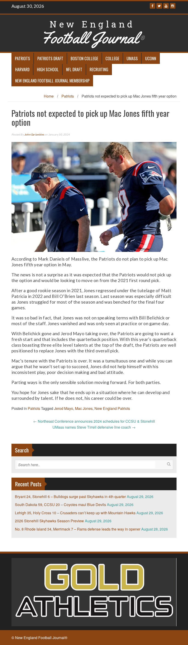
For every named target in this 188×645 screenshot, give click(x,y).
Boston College (84, 58)
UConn (150, 58)
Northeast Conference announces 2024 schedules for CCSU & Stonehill (94, 421)
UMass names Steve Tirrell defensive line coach (94, 427)
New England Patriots (112, 408)
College (112, 58)
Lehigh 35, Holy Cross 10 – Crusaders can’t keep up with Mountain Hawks (75, 512)
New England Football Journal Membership (52, 81)
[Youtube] (166, 6)
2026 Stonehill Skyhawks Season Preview (49, 520)
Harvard (22, 69)
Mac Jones (84, 408)
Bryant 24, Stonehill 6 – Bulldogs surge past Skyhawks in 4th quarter (70, 496)
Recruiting (99, 69)
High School (48, 69)
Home (49, 96)
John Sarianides (34, 134)
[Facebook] (152, 6)
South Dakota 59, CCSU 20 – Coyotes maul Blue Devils (60, 504)
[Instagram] (172, 6)
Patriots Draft (50, 58)
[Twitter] (159, 6)
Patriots (22, 58)
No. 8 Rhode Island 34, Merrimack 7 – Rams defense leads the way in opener (77, 529)
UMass (132, 58)
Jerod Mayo (63, 408)
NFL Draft (74, 69)
